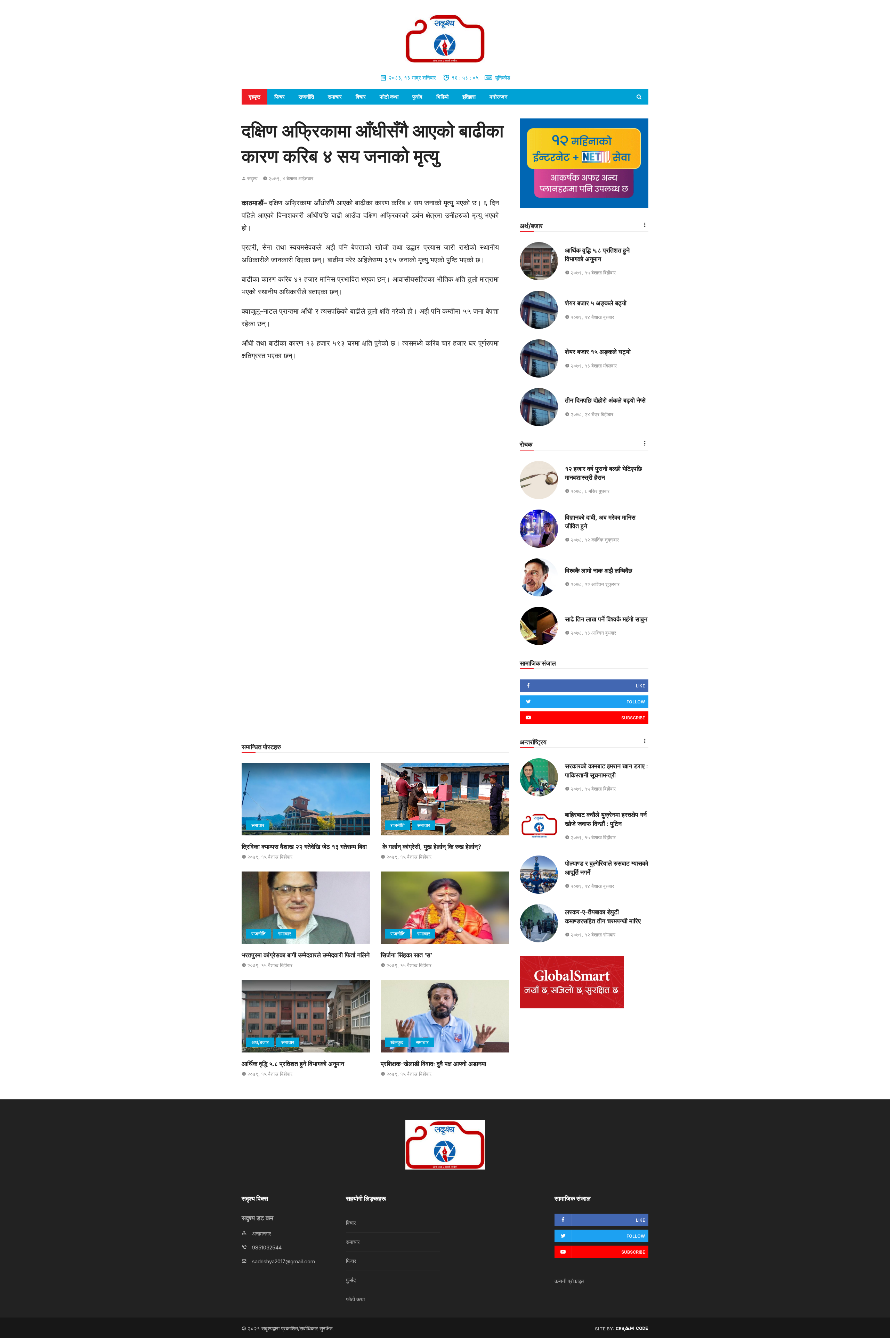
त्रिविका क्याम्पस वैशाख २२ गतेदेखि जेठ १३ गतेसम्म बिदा (304, 846)
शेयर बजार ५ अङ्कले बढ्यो (595, 303)
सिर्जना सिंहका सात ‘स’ (406, 955)
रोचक (526, 444)
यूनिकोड (502, 77)
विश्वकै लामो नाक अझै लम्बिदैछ (598, 570)
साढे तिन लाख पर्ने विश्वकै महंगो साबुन (606, 619)
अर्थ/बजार (260, 1042)
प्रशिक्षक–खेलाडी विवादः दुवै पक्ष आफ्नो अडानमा (434, 1063)
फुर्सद (417, 96)
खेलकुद (396, 1042)
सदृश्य (252, 178)
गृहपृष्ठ (254, 96)
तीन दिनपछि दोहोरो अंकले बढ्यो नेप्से (605, 400)
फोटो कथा (389, 96)
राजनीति (306, 96)
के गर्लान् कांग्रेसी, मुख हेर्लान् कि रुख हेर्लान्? (431, 846)
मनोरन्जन (499, 96)
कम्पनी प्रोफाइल (569, 1281)
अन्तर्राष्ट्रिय (533, 742)
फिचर (279, 96)
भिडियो (442, 96)
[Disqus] (375, 463)
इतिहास (469, 96)
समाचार (335, 96)
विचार (361, 96)
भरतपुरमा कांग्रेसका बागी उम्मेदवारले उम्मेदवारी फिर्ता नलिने (306, 955)
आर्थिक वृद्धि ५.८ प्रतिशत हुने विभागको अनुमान (293, 1063)
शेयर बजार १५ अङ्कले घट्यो (598, 351)
